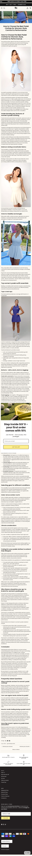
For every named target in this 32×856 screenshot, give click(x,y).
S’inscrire (5, 818)
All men (3, 778)
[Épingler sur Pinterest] (9, 740)
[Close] (29, 405)
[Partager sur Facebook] (7, 740)
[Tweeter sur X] (5, 740)
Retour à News (16, 749)
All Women (3, 776)
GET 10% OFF (16, 447)
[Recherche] (5, 8)
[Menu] (1, 8)
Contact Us (3, 798)
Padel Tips (3, 782)
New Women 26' (5, 774)
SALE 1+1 (3, 772)
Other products (5, 780)
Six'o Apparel (6, 849)
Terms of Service (5, 796)
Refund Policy (4, 792)
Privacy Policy (4, 794)
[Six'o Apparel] (16, 8)
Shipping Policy (4, 790)
